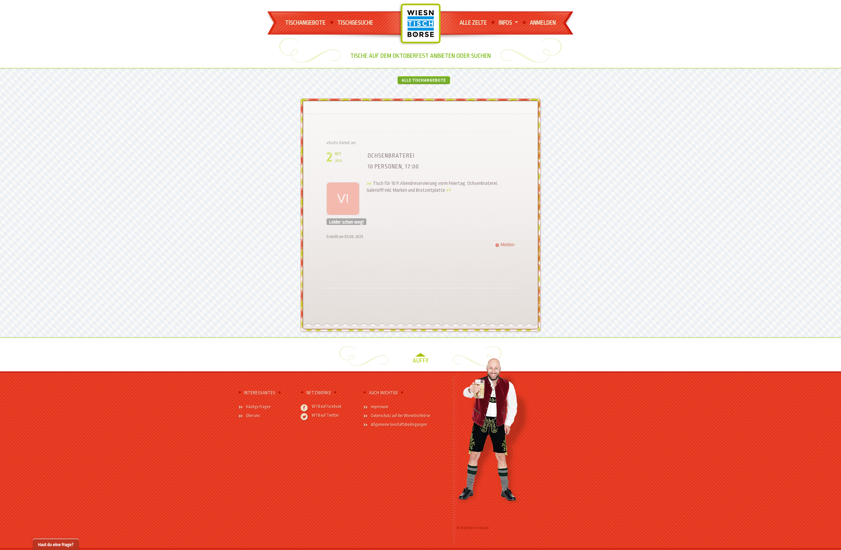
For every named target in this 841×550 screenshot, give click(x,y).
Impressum (379, 407)
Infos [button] (506, 22)
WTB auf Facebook (327, 406)
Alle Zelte (473, 22)
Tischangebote (305, 22)
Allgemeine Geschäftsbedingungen (399, 424)
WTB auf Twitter (325, 415)
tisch (414, 12)
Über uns (253, 415)
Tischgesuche (355, 22)
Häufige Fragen (258, 407)
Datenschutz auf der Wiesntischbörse (400, 415)
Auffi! (420, 360)
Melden (507, 245)
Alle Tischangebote (424, 79)
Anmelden (543, 22)
